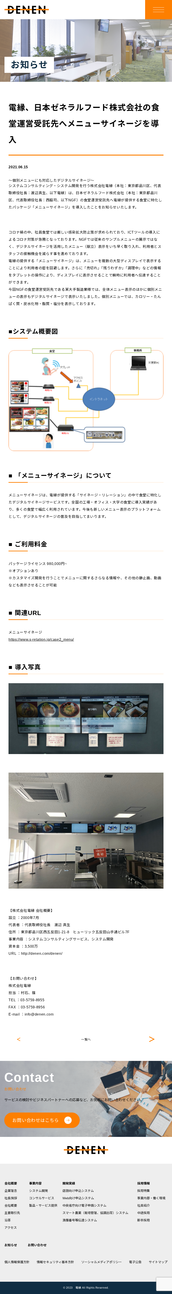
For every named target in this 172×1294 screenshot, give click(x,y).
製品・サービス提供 (43, 1205)
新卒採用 (143, 1220)
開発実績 (68, 1183)
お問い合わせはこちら (35, 1120)
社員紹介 (143, 1205)
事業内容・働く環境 (151, 1198)
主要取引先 (12, 1213)
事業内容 (35, 1183)
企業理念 (10, 1191)
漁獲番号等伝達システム (79, 1220)
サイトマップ (158, 1262)
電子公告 (135, 1262)
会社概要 (10, 1183)
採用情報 (143, 1183)
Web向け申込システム (78, 1198)
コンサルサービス (41, 1198)
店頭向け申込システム (78, 1191)
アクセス (10, 1227)
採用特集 (143, 1191)
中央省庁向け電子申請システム (84, 1205)
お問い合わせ (37, 1245)
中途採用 (143, 1213)
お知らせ (10, 1245)
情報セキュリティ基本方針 (55, 1262)
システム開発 (38, 1191)
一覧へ (86, 1039)
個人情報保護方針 (17, 1262)
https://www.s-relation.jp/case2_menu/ (41, 639)
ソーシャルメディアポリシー (101, 1262)
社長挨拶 (10, 1198)
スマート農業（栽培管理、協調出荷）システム (95, 1213)
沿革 (7, 1220)
